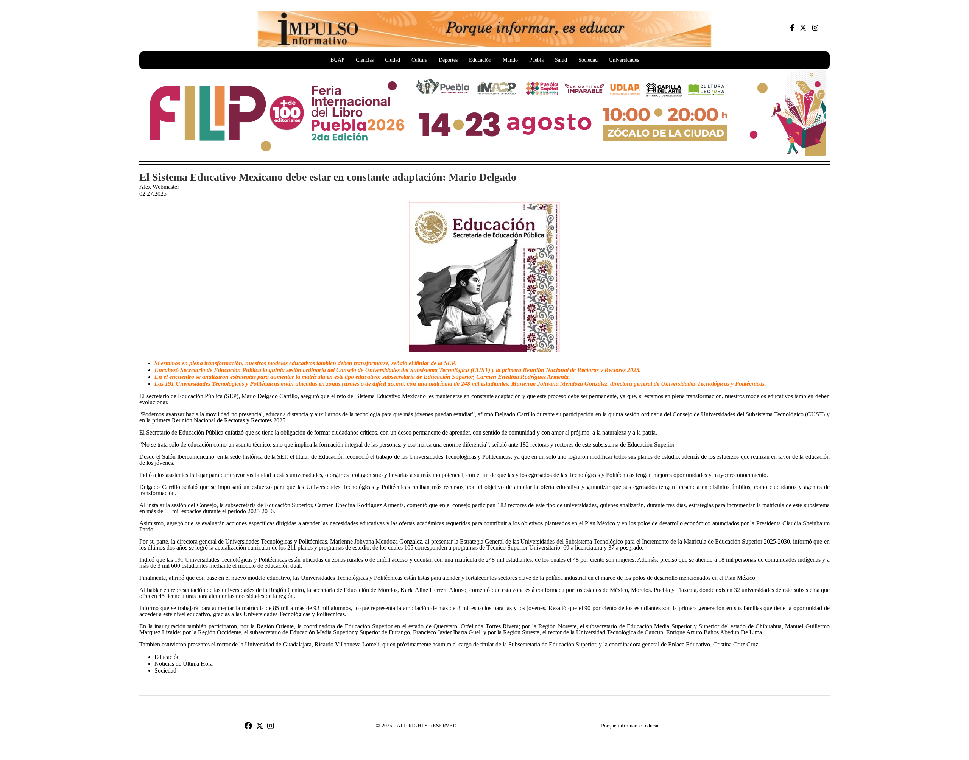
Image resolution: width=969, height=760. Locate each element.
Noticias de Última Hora (183, 663)
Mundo (510, 60)
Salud (561, 60)
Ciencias (365, 60)
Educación (480, 60)
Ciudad (392, 60)
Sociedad (588, 60)
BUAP (337, 60)
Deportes (448, 60)
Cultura (419, 60)
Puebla (536, 60)
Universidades (624, 60)
